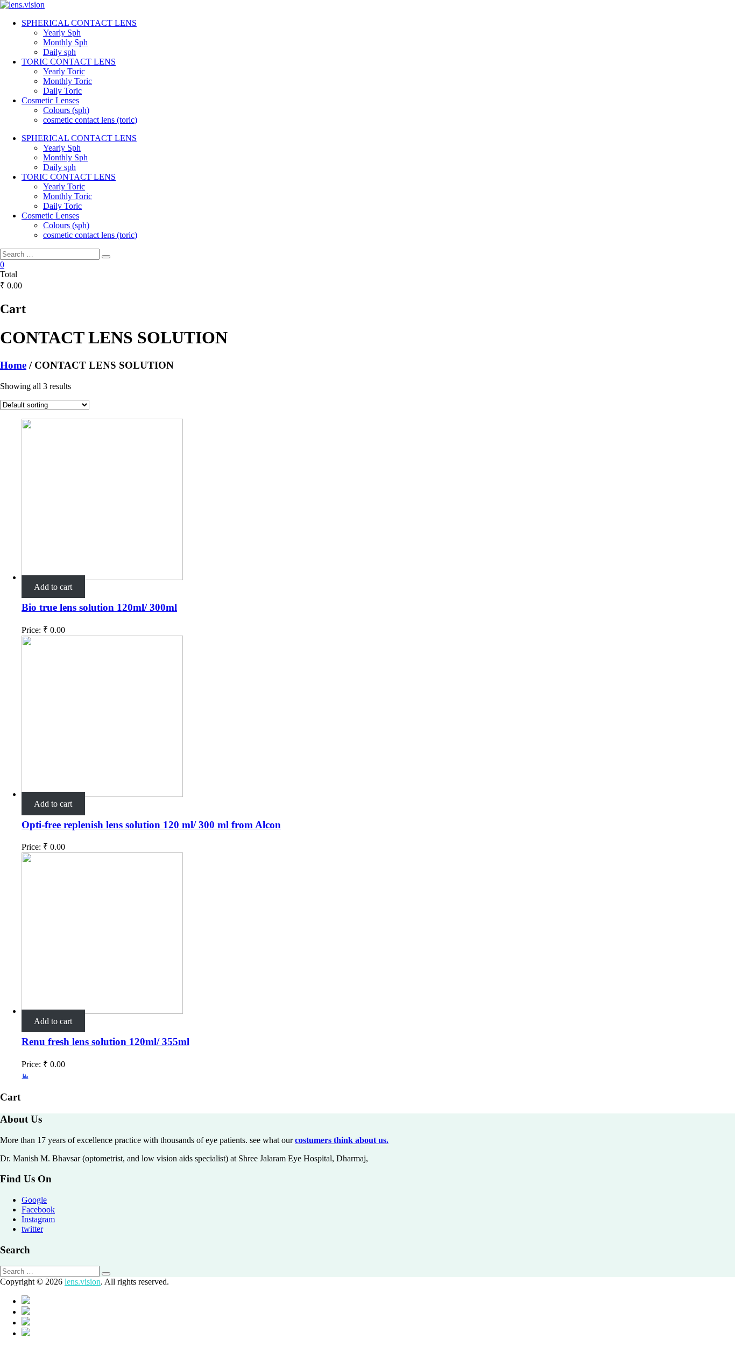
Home (13, 365)
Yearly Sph (62, 32)
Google (34, 1199)
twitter (32, 1228)
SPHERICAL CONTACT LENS (79, 22)
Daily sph (59, 52)
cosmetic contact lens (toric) (90, 119)
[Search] (106, 256)
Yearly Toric (64, 71)
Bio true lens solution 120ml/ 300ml (99, 607)
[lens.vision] (367, 5)
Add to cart (53, 586)
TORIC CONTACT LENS (69, 61)
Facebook (38, 1209)
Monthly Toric (67, 81)
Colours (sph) (66, 110)
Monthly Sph (65, 42)
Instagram (38, 1219)
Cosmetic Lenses (50, 100)
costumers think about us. (341, 1140)
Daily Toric (62, 90)
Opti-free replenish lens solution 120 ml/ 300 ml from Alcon (151, 824)
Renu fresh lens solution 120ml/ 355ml (105, 1041)
